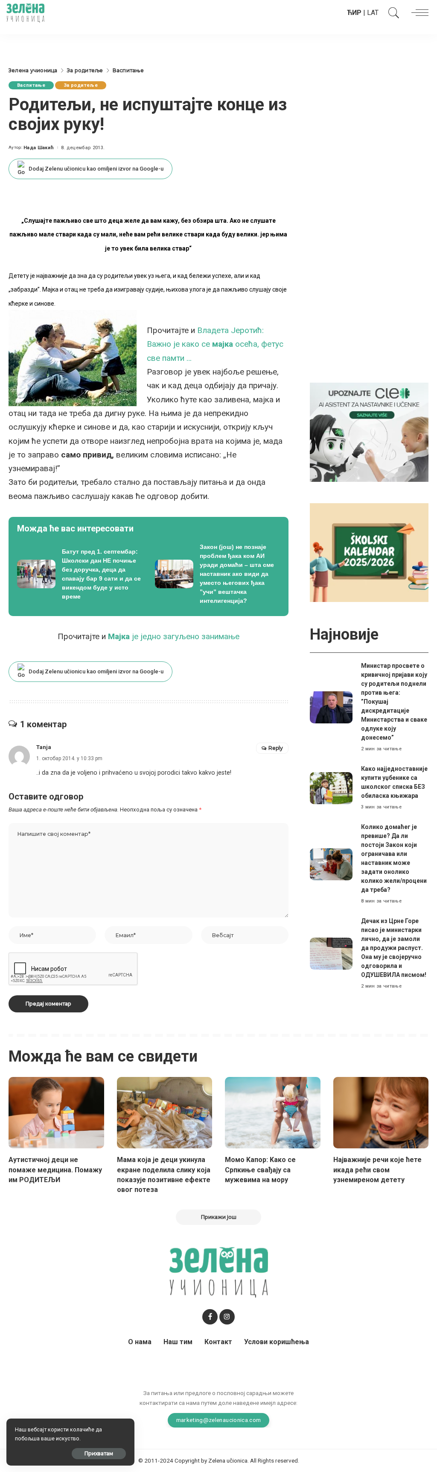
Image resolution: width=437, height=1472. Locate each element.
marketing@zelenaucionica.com (218, 1419)
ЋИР (354, 13)
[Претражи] (392, 13)
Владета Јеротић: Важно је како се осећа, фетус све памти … (215, 344)
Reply (275, 748)
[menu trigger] (417, 13)
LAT (373, 13)
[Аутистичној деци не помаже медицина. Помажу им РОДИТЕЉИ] (56, 1113)
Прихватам (98, 1453)
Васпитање (31, 85)
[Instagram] (227, 1317)
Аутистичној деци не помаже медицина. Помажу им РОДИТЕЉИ (55, 1169)
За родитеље (81, 85)
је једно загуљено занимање (173, 636)
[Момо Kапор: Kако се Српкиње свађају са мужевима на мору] (272, 1113)
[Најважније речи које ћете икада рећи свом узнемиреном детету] (381, 1113)
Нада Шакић (38, 147)
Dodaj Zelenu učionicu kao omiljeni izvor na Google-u (96, 168)
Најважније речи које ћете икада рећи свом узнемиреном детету (377, 1169)
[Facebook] (210, 1317)
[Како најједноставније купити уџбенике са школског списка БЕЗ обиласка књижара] (331, 788)
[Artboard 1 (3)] (369, 432)
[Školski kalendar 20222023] (369, 552)
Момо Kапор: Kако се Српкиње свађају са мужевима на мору (260, 1169)
